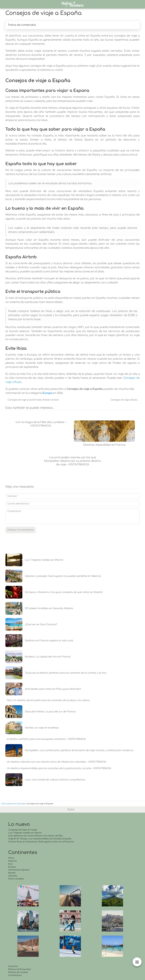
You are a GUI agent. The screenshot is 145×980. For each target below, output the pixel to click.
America (12, 861)
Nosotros (13, 966)
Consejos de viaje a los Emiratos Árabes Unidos (33, 400)
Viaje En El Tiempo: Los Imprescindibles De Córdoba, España (39, 839)
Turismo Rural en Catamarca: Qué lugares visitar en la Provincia (41, 842)
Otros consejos (16, 879)
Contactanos (15, 975)
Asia (10, 864)
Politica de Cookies (18, 972)
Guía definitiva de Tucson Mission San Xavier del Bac (35, 836)
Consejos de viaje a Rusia (123, 400)
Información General (18, 870)
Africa (11, 858)
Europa (12, 867)
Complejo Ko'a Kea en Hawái (22, 830)
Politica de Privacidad (19, 969)
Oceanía (12, 876)
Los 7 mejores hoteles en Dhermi (25, 833)
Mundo (12, 873)
